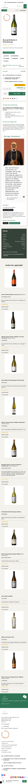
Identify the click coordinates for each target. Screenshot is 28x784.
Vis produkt (4, 309)
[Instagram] (4, 775)
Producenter (4, 750)
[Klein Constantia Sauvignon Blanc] (14, 540)
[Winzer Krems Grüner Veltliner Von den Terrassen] (14, 323)
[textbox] (4, 93)
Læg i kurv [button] (16, 93)
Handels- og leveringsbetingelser (9, 745)
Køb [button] (24, 781)
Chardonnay (15, 55)
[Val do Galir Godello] (14, 582)
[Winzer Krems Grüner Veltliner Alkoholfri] (14, 409)
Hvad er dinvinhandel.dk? (7, 741)
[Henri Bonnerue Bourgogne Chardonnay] (14, 366)
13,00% (6, 61)
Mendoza (23, 239)
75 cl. (24, 248)
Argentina (15, 58)
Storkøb (23, 71)
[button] (25, 6)
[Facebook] (2, 775)
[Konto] (19, 6)
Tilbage (4, 10)
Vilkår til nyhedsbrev (6, 748)
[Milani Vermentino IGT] (14, 623)
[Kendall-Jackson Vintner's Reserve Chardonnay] (14, 451)
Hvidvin (7, 55)
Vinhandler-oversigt (6, 752)
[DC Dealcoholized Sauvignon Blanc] (14, 498)
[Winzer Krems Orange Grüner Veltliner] (14, 663)
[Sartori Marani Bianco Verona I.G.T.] (14, 281)
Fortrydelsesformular (6, 746)
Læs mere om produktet (9, 52)
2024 (22, 58)
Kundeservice (4, 743)
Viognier (7, 58)
